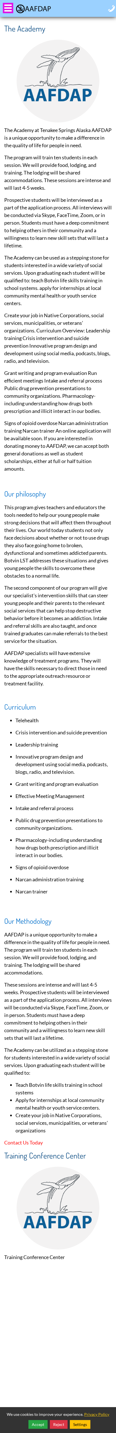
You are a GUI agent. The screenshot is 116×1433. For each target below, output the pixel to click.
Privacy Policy (96, 1414)
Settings (80, 1424)
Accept (38, 1424)
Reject (58, 1424)
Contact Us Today (23, 1142)
